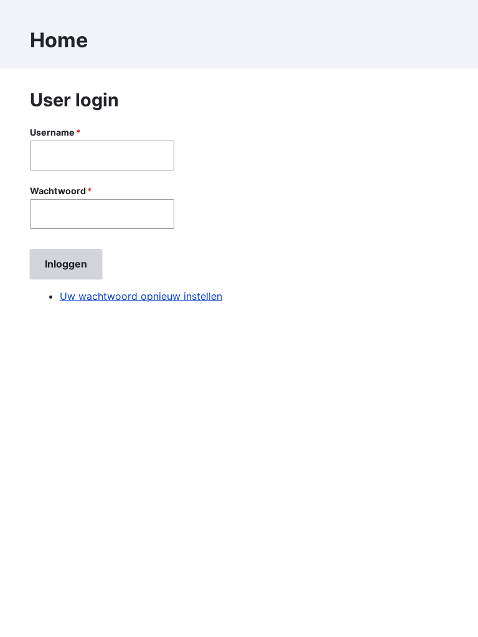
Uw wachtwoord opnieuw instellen (141, 296)
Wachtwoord (58, 190)
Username (52, 132)
